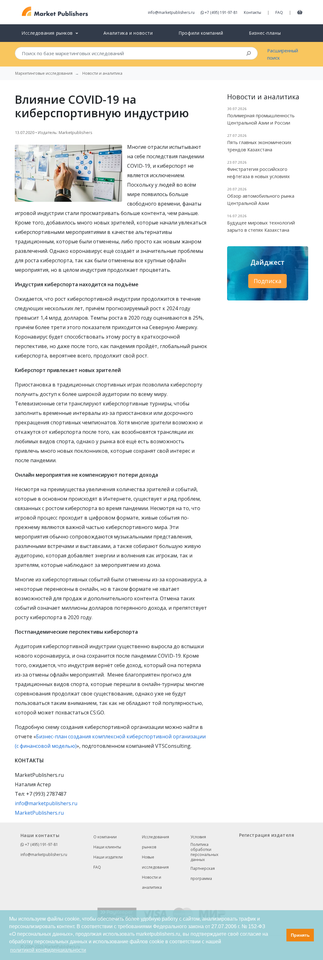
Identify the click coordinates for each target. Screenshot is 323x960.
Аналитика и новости (128, 33)
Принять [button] (300, 935)
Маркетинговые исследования (44, 73)
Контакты (252, 12)
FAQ (279, 12)
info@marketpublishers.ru (171, 12)
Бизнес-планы (265, 33)
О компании (105, 837)
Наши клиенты (107, 847)
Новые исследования (155, 862)
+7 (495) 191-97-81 (221, 12)
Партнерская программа (203, 873)
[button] (280, 935)
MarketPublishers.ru (39, 812)
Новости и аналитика (152, 882)
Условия (198, 837)
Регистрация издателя (266, 835)
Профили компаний (201, 33)
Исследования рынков (155, 842)
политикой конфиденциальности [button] (48, 950)
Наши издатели (108, 857)
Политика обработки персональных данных (204, 852)
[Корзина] (299, 12)
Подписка (267, 281)
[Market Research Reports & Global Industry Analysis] (55, 11)
